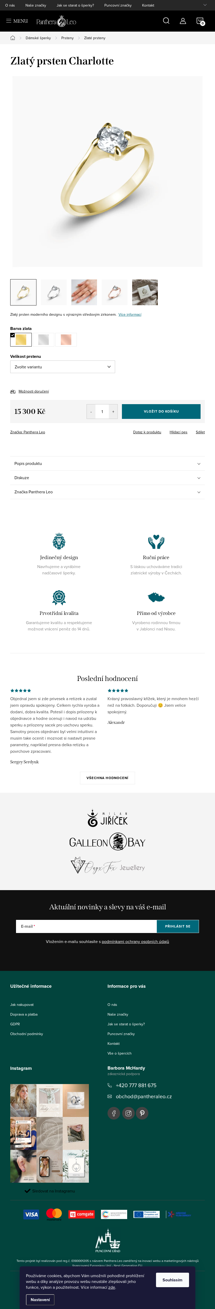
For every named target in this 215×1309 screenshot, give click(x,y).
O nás (10, 5)
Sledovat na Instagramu (53, 1191)
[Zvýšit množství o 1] (113, 411)
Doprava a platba (23, 1014)
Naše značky (35, 5)
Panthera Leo (114, 1113)
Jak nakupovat (22, 1004)
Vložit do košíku (161, 411)
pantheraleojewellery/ (128, 1113)
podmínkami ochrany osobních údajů (135, 941)
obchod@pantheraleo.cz (144, 1096)
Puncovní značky (118, 5)
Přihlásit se (178, 926)
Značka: (27, 432)
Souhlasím (172, 1280)
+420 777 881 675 (136, 1085)
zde (111, 1287)
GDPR (15, 1024)
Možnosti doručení (34, 391)
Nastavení (40, 1300)
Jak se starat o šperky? (75, 5)
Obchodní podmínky (26, 1033)
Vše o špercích (120, 1053)
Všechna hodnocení (107, 777)
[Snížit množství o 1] (91, 411)
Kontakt (148, 5)
